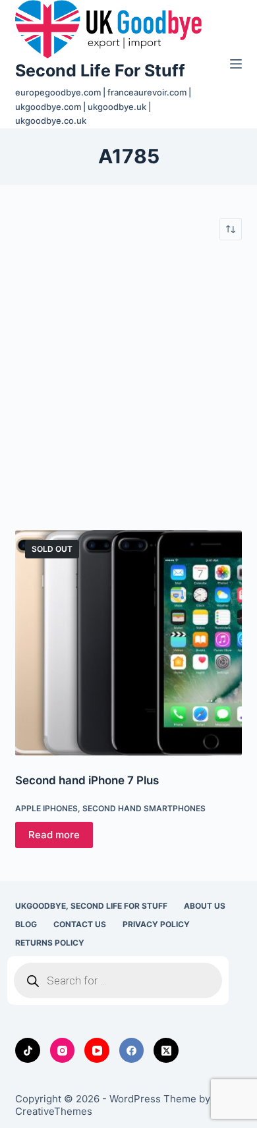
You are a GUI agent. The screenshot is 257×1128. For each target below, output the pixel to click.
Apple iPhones (46, 808)
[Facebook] (131, 1050)
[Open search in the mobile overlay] (118, 980)
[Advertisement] (128, 385)
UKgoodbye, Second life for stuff (91, 906)
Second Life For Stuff (100, 70)
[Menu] (236, 64)
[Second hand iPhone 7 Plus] (128, 643)
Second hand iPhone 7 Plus (87, 780)
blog (26, 924)
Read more (54, 834)
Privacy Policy (156, 924)
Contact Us (79, 924)
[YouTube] (96, 1050)
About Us (204, 906)
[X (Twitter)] (166, 1050)
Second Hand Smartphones (144, 808)
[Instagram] (62, 1050)
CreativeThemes (53, 1111)
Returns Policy (49, 943)
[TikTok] (27, 1050)
